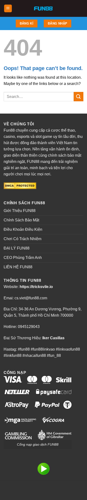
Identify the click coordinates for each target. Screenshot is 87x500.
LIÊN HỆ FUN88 (18, 267)
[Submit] (78, 96)
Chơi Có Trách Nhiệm (22, 239)
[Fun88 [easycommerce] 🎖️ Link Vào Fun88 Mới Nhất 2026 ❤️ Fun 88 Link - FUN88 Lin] (43, 8)
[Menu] (8, 9)
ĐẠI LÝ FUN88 (16, 248)
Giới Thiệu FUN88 (20, 211)
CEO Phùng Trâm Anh (23, 258)
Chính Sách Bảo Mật (21, 220)
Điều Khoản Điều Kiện (23, 229)
